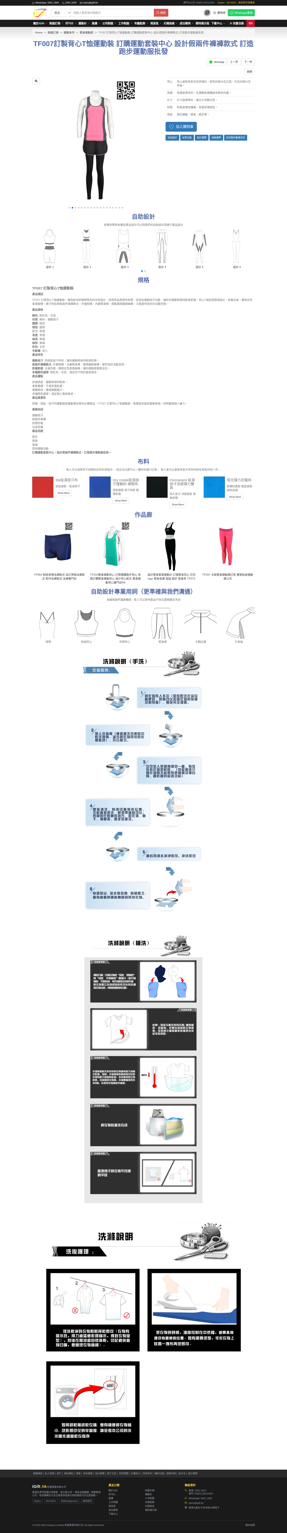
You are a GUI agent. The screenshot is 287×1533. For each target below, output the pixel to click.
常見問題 (123, 1473)
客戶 (59, 1473)
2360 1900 (71, 2)
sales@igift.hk (90, 2)
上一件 (234, 61)
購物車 (221, 12)
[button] (69, 207)
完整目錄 (238, 23)
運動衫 (82, 23)
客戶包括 (111, 1473)
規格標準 (216, 137)
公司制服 (107, 23)
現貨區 (154, 23)
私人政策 (49, 1473)
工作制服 (123, 23)
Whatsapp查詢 (243, 12)
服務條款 (37, 1473)
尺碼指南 (169, 23)
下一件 (248, 61)
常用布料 (147, 1473)
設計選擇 (201, 137)
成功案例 (185, 23)
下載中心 (216, 23)
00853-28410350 (203, 1493)
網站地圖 (250, 1525)
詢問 (249, 71)
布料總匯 (88, 1473)
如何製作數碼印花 (235, 137)
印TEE (69, 23)
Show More (64, 493)
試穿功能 (187, 137)
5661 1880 (206, 1498)
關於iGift (38, 23)
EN (250, 23)
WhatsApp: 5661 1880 (47, 2)
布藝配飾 (139, 23)
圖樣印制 (171, 1473)
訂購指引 (135, 1473)
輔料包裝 (159, 1473)
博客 (78, 1473)
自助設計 (172, 137)
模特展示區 (202, 23)
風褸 (94, 23)
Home (39, 32)
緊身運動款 (86, 32)
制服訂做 (54, 23)
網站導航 (68, 1473)
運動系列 (69, 32)
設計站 (181, 1473)
